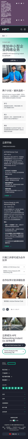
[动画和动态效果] (14, 420)
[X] (6, 388)
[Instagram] (9, 388)
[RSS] (21, 388)
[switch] (14, 420)
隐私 (3, 427)
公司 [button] (3, 394)
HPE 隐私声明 (7, 15)
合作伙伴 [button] (4, 412)
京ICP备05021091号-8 (12, 428)
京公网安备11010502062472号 (16, 429)
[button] (21, 29)
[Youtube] (18, 388)
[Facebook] (15, 388)
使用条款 (8, 427)
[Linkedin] (3, 388)
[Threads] (12, 388)
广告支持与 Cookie (16, 427)
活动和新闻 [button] (5, 403)
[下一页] (7, 309)
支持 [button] (3, 399)
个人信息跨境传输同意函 (6, 22)
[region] (14, 295)
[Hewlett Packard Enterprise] (5, 29)
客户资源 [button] (4, 407)
